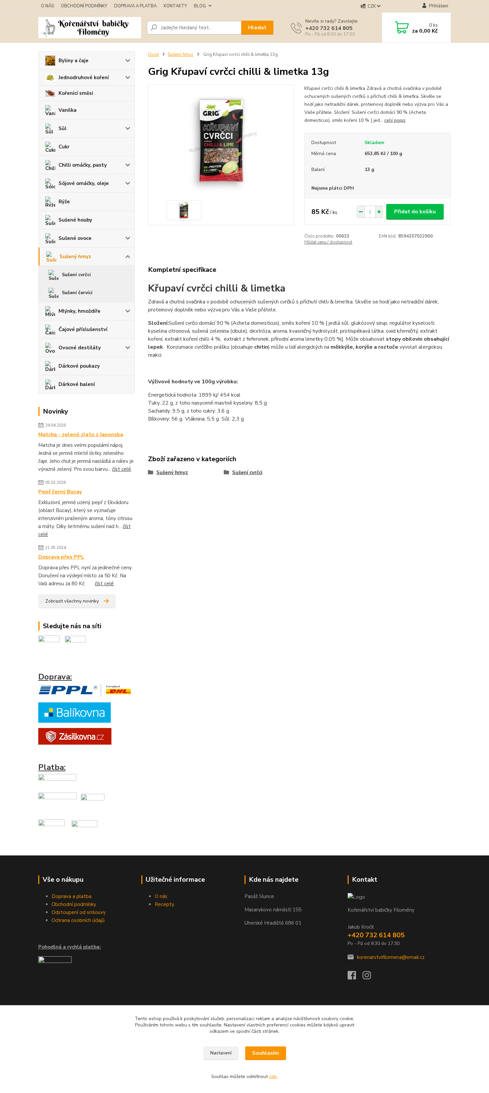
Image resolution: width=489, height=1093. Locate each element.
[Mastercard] (92, 803)
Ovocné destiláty (80, 347)
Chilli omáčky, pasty (83, 165)
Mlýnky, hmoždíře (79, 311)
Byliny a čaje (73, 60)
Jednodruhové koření (84, 77)
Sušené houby (75, 220)
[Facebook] (355, 977)
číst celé (121, 469)
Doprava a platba (71, 896)
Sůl (63, 128)
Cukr (64, 146)
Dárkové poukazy (79, 366)
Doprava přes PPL (61, 557)
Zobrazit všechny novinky (72, 601)
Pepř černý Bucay (60, 491)
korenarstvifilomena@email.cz (390, 957)
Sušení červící (77, 292)
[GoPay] (57, 780)
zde (273, 1076)
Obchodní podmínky (74, 904)
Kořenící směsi (76, 93)
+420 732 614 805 (329, 28)
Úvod (153, 55)
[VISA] (57, 803)
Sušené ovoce (75, 238)
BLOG (200, 6)
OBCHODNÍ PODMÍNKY (84, 6)
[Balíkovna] (74, 712)
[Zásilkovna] (74, 736)
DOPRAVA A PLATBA (135, 6)
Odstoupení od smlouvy (79, 912)
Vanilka (68, 110)
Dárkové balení (77, 384)
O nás (161, 896)
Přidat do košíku (415, 211)
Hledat (257, 27)
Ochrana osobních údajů (78, 920)
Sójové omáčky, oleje (84, 183)
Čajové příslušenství (83, 329)
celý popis (395, 120)
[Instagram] (370, 977)
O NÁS (47, 6)
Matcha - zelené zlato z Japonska (80, 434)
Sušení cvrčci (76, 275)
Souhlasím (265, 1053)
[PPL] (84, 689)
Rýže (64, 201)
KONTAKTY (175, 6)
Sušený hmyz (75, 256)
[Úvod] (89, 27)
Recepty (164, 904)
